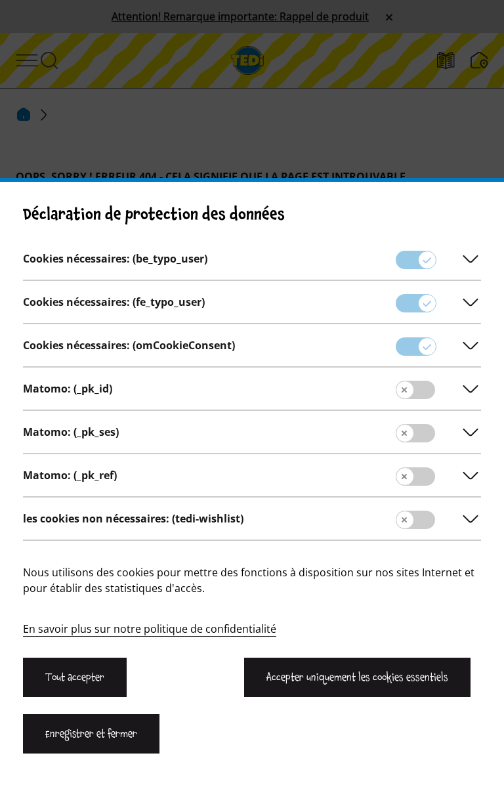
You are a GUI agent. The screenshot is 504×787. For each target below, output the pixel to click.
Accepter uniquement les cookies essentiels (357, 677)
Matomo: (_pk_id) (67, 388)
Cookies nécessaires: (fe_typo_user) (114, 302)
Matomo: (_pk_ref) (70, 475)
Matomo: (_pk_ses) (71, 432)
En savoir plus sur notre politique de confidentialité (149, 629)
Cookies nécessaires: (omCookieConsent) (129, 345)
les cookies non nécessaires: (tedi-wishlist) (133, 518)
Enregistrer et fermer (91, 734)
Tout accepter (74, 677)
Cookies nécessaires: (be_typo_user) (115, 258)
